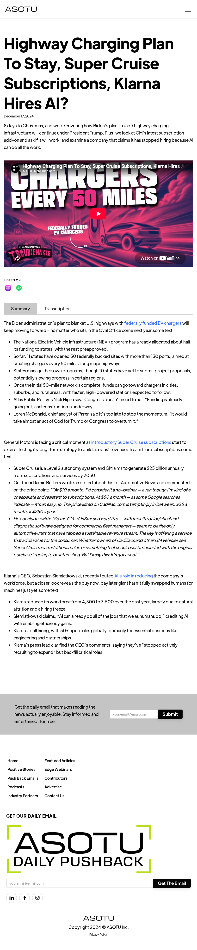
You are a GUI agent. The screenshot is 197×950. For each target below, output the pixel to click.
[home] (21, 9)
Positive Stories (21, 769)
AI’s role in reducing (133, 575)
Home (12, 760)
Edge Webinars (58, 769)
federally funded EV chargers (153, 323)
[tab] (20, 308)
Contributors (56, 778)
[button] (188, 9)
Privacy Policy (98, 934)
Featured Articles (59, 760)
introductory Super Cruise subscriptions (131, 442)
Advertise (53, 786)
